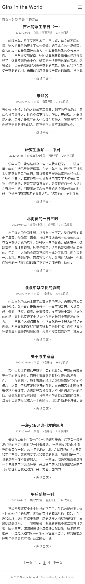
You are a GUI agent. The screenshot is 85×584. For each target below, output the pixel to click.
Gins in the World (22, 7)
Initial (71, 577)
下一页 (57, 562)
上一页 (27, 562)
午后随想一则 (42, 494)
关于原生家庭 (42, 356)
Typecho (60, 577)
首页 (5, 19)
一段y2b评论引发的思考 (42, 425)
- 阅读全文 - (42, 78)
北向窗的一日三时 (42, 218)
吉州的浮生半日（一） (42, 26)
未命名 (42, 95)
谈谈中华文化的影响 (42, 287)
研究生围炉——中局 (42, 150)
